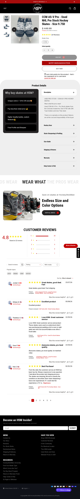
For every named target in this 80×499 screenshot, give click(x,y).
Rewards (6, 443)
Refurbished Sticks (9, 449)
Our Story (6, 441)
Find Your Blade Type (10, 465)
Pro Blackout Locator (47, 446)
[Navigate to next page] (50, 400)
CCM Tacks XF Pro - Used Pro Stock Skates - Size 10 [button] (48, 336)
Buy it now (59, 69)
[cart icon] (75, 8)
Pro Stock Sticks (8, 446)
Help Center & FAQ (9, 477)
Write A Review (70, 245)
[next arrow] (35, 29)
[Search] (70, 8)
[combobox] (33, 264)
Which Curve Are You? (10, 468)
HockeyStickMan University (12, 463)
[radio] (45, 42)
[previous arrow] (14, 29)
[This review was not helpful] (71, 297)
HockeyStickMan (35, 495)
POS (42, 495)
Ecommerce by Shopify (53, 495)
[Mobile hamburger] (5, 8)
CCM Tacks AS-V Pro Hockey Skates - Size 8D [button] (49, 387)
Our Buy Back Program (10, 471)
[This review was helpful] (67, 297)
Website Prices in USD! (48, 454)
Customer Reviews (47, 441)
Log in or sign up (50, 78)
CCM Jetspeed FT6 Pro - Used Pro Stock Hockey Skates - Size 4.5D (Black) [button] (45, 292)
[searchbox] (13, 264)
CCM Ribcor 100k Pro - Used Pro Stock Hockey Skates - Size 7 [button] (46, 357)
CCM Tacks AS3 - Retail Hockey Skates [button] (49, 309)
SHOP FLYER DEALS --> (40, 1)
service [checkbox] (28, 273)
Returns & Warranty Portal (11, 474)
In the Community (46, 443)
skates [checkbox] (15, 273)
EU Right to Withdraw (10, 479)
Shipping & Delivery (9, 452)
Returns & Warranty (9, 454)
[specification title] (20, 101)
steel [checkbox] (21, 273)
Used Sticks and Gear (48, 452)
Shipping (44, 30)
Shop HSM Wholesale (48, 438)
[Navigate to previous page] (29, 400)
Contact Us (6, 438)
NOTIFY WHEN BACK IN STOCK (59, 63)
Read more (47, 383)
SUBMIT (73, 428)
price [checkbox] (9, 273)
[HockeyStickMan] (37, 8)
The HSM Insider (46, 449)
